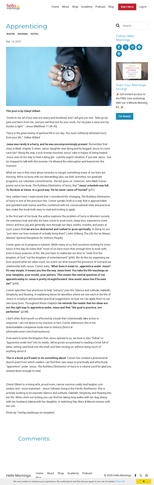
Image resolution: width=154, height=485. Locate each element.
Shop (75, 6)
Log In (142, 6)
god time (34, 34)
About (65, 6)
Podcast (100, 6)
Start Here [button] (127, 6)
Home (55, 6)
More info (120, 481)
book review (23, 34)
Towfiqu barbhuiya (28, 412)
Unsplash (48, 412)
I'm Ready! (125, 116)
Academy (86, 6)
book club (11, 34)
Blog (111, 6)
